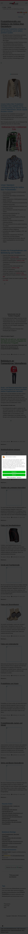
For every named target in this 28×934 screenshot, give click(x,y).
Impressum (19, 477)
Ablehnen (14, 474)
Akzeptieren (14, 472)
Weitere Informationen (11, 477)
